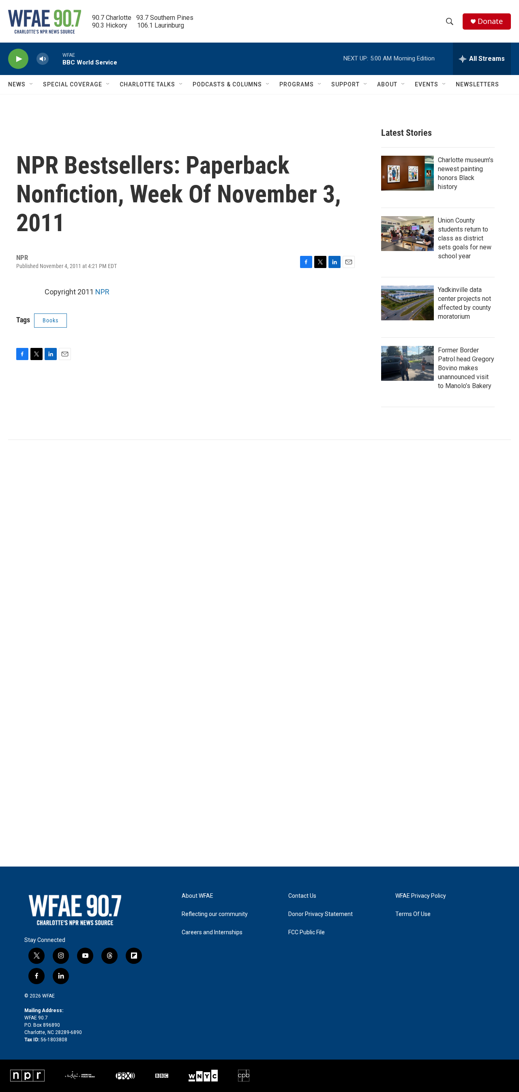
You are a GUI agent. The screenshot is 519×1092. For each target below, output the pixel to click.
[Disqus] (259, 549)
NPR (102, 291)
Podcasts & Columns (227, 84)
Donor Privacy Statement (320, 914)
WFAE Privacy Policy (420, 896)
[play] (18, 59)
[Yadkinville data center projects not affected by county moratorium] (407, 302)
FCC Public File (306, 932)
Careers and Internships (212, 932)
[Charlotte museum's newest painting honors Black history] (407, 173)
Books (50, 320)
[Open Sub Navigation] (31, 84)
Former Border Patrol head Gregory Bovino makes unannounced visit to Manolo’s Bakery (466, 368)
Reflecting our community (215, 914)
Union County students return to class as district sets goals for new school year (464, 238)
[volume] (42, 59)
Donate (490, 21)
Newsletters (477, 84)
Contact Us (302, 896)
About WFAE (197, 896)
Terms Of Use (413, 914)
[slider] (55, 58)
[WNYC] (203, 1075)
